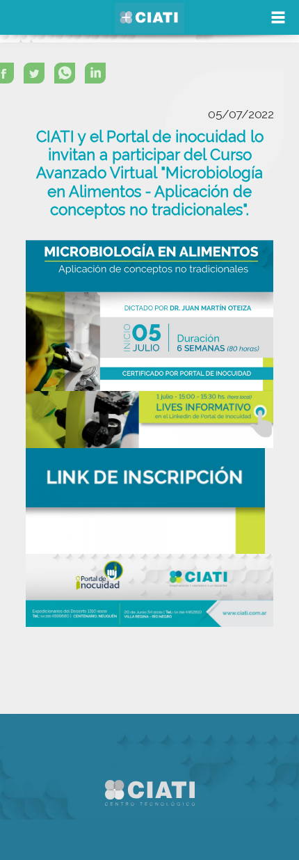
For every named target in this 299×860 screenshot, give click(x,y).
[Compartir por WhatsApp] (68, 76)
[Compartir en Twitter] (37, 76)
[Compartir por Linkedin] (99, 76)
